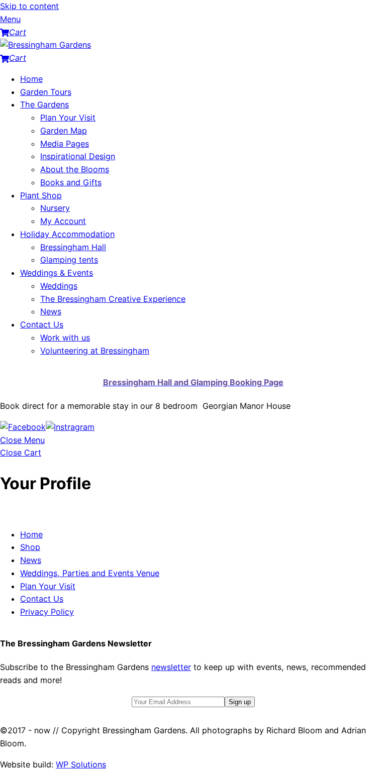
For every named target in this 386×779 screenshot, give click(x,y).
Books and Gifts (71, 182)
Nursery (55, 208)
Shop (30, 547)
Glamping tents (69, 260)
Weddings (58, 286)
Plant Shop (41, 195)
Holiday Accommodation (67, 234)
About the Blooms (74, 169)
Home (31, 79)
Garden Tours (45, 92)
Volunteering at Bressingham (94, 351)
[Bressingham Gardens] (45, 45)
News (50, 311)
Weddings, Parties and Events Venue (89, 573)
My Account (63, 221)
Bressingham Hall (73, 247)
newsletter (171, 667)
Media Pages (64, 144)
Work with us (65, 337)
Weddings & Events (56, 273)
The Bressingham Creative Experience (112, 299)
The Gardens (44, 104)
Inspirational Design (77, 156)
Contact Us (41, 324)
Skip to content (29, 6)
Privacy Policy (47, 612)
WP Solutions (81, 764)
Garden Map (63, 131)
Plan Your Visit (67, 118)
